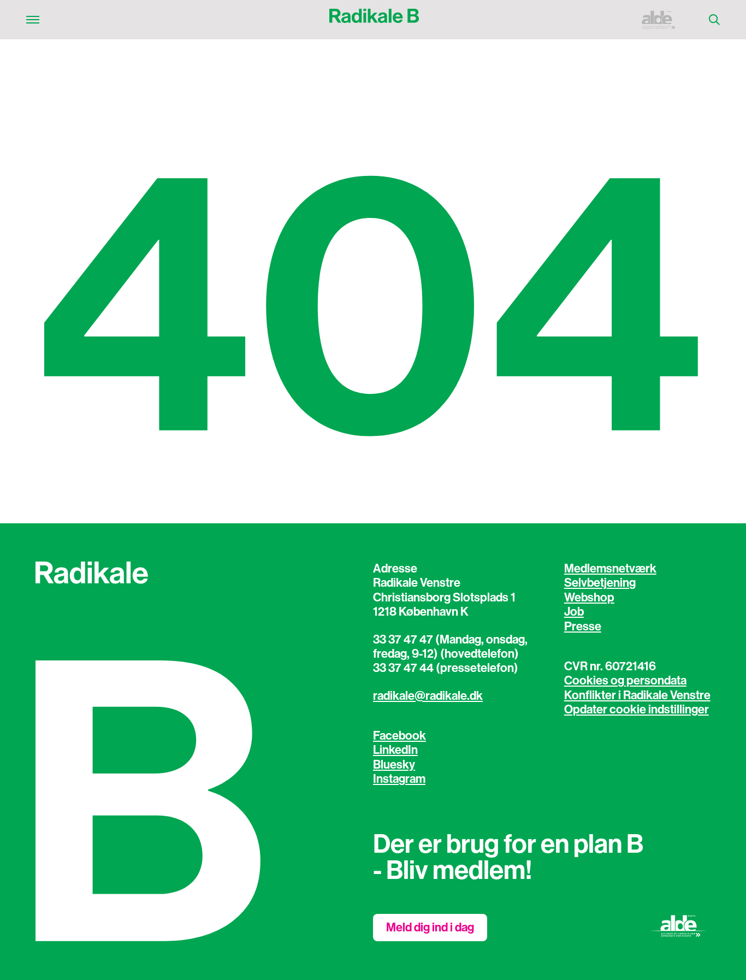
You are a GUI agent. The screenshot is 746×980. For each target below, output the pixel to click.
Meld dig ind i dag (430, 927)
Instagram (399, 779)
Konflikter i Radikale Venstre (637, 695)
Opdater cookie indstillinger (636, 709)
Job (574, 612)
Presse (582, 626)
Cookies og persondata (625, 681)
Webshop (589, 598)
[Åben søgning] (714, 20)
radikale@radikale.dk (428, 696)
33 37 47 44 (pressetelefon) (445, 668)
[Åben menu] (32, 20)
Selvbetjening (600, 583)
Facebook (399, 736)
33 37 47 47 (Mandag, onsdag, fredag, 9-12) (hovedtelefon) (450, 647)
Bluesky (394, 765)
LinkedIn (395, 750)
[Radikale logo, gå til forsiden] (374, 20)
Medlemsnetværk (610, 569)
